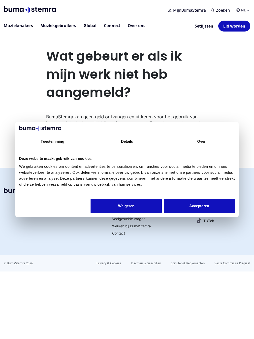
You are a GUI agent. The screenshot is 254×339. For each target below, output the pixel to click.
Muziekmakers (18, 25)
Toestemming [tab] (52, 141)
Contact (118, 233)
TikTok (208, 221)
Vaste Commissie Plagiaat (232, 263)
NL (243, 10)
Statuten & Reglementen (188, 263)
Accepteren (199, 206)
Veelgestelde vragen (128, 219)
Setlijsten (204, 26)
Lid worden (234, 26)
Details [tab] (127, 141)
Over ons (136, 25)
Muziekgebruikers (58, 25)
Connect (112, 25)
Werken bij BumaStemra (131, 226)
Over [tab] (201, 141)
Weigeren (126, 206)
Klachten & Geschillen (146, 263)
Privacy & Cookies (108, 263)
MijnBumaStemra (189, 10)
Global (90, 25)
